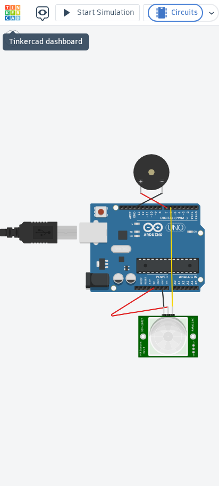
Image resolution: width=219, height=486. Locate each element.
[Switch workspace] (211, 13)
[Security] (13, 12)
